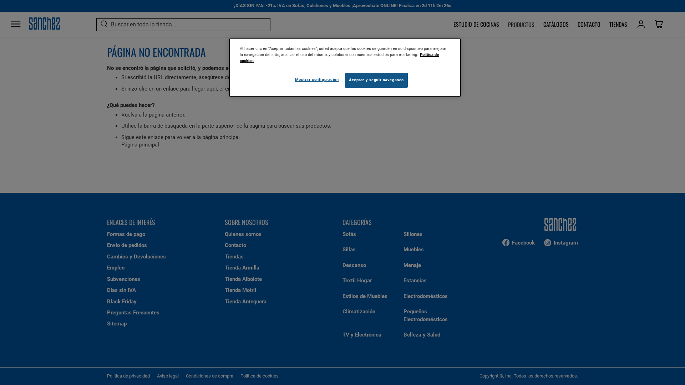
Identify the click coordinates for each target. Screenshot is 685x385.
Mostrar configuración (317, 79)
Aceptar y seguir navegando (376, 79)
